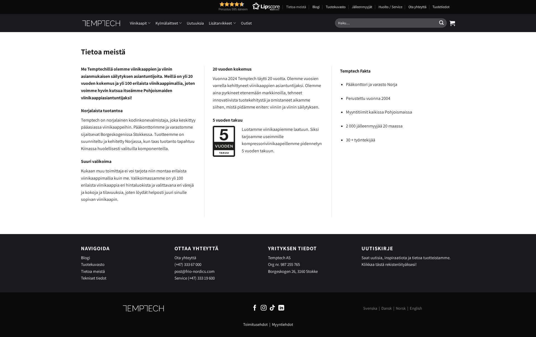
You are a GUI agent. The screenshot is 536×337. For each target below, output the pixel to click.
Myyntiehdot (282, 324)
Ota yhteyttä (417, 6)
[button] (239, 6)
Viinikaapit (138, 23)
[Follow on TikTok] (272, 308)
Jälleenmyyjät (362, 6)
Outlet (246, 23)
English (416, 308)
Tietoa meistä (296, 6)
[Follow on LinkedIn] (281, 308)
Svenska (370, 308)
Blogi (316, 6)
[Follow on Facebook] (255, 308)
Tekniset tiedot (93, 278)
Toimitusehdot (255, 324)
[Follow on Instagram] (264, 308)
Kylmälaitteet (166, 23)
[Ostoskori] (452, 23)
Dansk (386, 308)
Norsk (401, 308)
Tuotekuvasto (336, 6)
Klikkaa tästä (373, 264)
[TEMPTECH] (101, 23)
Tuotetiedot (440, 6)
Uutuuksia (195, 23)
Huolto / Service (390, 6)
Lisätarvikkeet (220, 23)
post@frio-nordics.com (194, 271)
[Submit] (441, 23)
